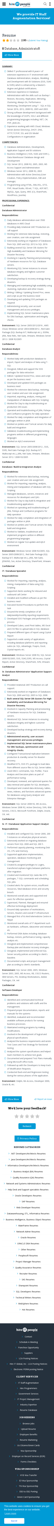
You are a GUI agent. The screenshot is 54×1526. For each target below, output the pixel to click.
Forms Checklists (28, 1461)
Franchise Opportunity (28, 1347)
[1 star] (16, 1116)
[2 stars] (21, 1116)
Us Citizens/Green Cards (28, 1445)
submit (27, 1126)
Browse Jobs (28, 1423)
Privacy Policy (28, 1138)
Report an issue (44, 1099)
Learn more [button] (10, 1513)
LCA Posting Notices (28, 1358)
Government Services (28, 1393)
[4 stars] (32, 1116)
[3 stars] (27, 1116)
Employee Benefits (28, 1434)
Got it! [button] (14, 1521)
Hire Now (13, 55)
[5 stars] (37, 1116)
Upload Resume (28, 1429)
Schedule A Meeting (28, 1342)
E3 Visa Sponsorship (28, 1480)
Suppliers (28, 1353)
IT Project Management (28, 1399)
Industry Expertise (28, 1404)
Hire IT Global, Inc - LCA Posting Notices (28, 1363)
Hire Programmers (28, 1388)
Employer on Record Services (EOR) (28, 1456)
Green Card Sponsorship (28, 1497)
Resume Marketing (28, 1440)
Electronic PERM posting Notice (28, 1369)
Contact (28, 1336)
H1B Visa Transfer (28, 1475)
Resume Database (28, 1410)
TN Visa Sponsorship (28, 1486)
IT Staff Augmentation (28, 1382)
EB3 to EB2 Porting (28, 1491)
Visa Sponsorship (28, 1450)
